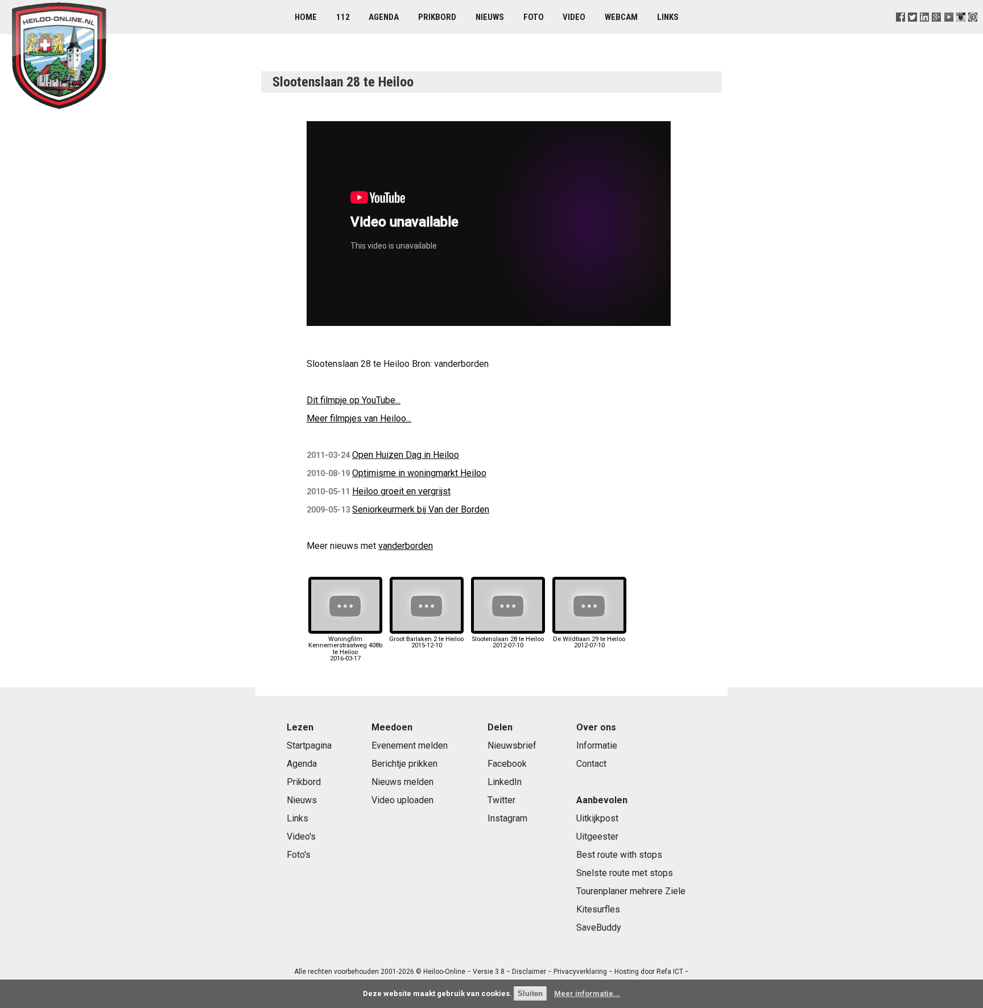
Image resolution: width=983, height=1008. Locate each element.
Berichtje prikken (404, 763)
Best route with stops (619, 854)
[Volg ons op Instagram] (960, 31)
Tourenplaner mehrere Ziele (630, 891)
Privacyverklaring (580, 972)
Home (306, 17)
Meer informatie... (587, 993)
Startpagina (309, 745)
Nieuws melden (402, 781)
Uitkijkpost (597, 818)
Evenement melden (409, 745)
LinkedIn (505, 781)
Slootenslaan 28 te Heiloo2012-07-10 (508, 642)
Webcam (621, 17)
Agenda (384, 17)
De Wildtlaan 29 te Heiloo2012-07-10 (589, 642)
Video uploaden (402, 800)
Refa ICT (669, 972)
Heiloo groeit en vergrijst (401, 491)
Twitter (501, 800)
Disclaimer (529, 972)
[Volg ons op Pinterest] (972, 31)
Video (574, 17)
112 (343, 17)
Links (668, 17)
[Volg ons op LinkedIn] (925, 31)
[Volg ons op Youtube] (948, 31)
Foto (533, 17)
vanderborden (405, 545)
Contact (591, 763)
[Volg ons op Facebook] (901, 31)
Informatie (596, 745)
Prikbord (437, 17)
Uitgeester (597, 836)
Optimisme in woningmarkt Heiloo (419, 473)
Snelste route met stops (624, 872)
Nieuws (490, 17)
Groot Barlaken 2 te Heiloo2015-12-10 (426, 642)
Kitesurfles (598, 909)
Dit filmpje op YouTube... (353, 400)
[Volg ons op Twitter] (913, 31)
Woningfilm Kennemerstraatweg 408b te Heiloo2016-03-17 (345, 648)
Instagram (507, 818)
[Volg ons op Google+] (936, 31)
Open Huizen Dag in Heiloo (405, 454)
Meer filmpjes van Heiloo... (359, 418)
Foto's (299, 854)
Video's (301, 836)
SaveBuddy (598, 927)
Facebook (507, 763)
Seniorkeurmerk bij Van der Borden (420, 509)
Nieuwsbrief (512, 745)
